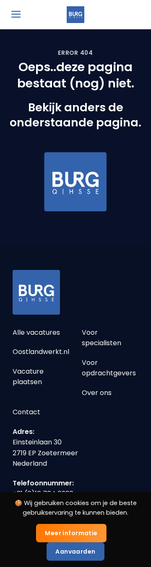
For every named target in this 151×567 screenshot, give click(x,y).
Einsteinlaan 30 (37, 442)
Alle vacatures (36, 332)
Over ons (97, 393)
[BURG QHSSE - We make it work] (75, 14)
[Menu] (16, 14)
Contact (26, 412)
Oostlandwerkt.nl (41, 352)
